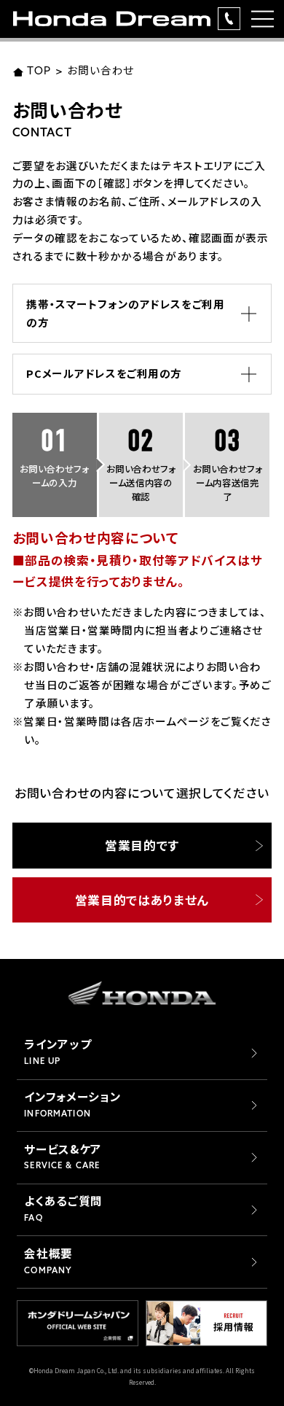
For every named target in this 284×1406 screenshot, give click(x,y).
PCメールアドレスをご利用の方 (104, 373)
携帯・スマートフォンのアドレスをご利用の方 (125, 313)
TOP (39, 71)
